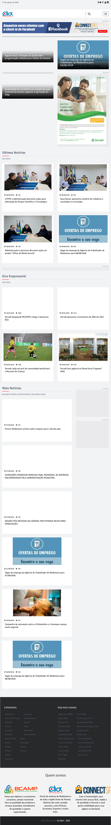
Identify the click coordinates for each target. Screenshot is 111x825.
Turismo (23, 751)
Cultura (8, 726)
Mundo (7, 743)
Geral (26, 726)
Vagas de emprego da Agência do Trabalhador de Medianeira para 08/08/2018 (82, 252)
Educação (5, 394)
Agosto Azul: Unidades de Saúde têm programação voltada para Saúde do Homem (27, 57)
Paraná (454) (63, 722)
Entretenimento (24, 394)
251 (19, 425)
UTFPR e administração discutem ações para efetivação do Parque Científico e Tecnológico (26, 200)
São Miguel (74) (84, 751)
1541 (75, 313)
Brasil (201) (81, 714)
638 (74, 247)
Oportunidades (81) (86, 743)
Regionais (36, 394)
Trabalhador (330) (65, 734)
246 (19, 195)
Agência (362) (63, 730)
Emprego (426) (64, 726)
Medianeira (28, 730)
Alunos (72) (83, 755)
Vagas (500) (62, 718)
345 (19, 620)
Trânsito (23, 747)
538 (19, 672)
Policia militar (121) (66, 738)
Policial (8, 751)
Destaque (8, 730)
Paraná (8, 747)
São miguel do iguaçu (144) (88, 726)
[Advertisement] (92, 403)
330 (19, 471)
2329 (19, 365)
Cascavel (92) (63, 751)
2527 (75, 365)
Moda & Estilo (10, 738)
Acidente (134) (83, 730)
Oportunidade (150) (84, 722)
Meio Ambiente (30, 734)
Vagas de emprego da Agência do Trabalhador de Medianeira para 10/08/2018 (77, 62)
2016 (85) (62, 759)
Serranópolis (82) (85, 738)
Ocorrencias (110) (65, 743)
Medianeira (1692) (65, 714)
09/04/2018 (65, 313)
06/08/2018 (10, 620)
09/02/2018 (10, 365)
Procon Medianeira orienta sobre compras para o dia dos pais (33, 429)
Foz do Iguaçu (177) (84, 718)
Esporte (27, 722)
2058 (19, 313)
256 (19, 247)
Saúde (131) (81, 734)
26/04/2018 (10, 313)
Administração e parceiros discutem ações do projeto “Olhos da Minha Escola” (26, 252)
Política (8, 755)
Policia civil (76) (84, 747)
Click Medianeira (49, 820)
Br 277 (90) (62, 755)
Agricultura (9, 714)
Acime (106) (63, 747)
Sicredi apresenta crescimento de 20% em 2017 (82, 317)
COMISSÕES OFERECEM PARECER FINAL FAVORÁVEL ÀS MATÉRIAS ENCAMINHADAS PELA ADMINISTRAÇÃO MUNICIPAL (37, 476)
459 (19, 569)
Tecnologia (24, 743)
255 (74, 195)
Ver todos (6, 159)
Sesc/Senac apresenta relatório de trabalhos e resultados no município (81, 200)
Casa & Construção (12, 718)
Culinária (8, 722)
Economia (9, 734)
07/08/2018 (10, 425)
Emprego (13, 394)
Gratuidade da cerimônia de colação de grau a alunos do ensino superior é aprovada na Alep (27, 92)
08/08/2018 (10, 195)
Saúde (42, 394)
